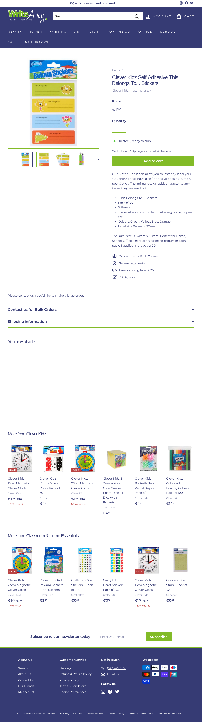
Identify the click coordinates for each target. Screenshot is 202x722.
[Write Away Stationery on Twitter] (117, 691)
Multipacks (37, 42)
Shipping (136, 151)
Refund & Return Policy (76, 674)
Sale (12, 42)
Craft (96, 31)
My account (26, 692)
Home (116, 70)
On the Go (120, 31)
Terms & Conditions (73, 686)
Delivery (65, 668)
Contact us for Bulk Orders (32, 310)
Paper (36, 31)
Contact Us (26, 680)
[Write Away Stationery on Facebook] (110, 691)
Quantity (119, 121)
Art (77, 31)
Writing (58, 31)
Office (145, 31)
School (168, 31)
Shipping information (27, 321)
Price (116, 101)
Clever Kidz (120, 90)
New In (15, 31)
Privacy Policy (69, 680)
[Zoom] (53, 103)
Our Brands (26, 686)
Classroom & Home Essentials (52, 535)
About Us (24, 674)
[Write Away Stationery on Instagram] (103, 691)
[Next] (96, 159)
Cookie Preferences (73, 692)
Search (23, 668)
